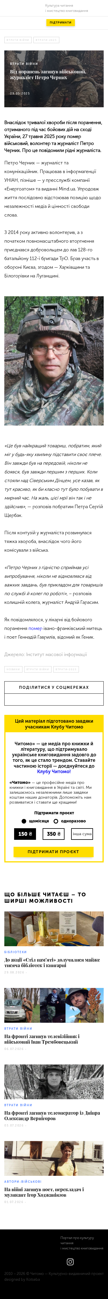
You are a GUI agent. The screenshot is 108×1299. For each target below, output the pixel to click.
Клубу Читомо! (54, 771)
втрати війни (18, 40)
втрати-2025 (46, 40)
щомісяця (39, 821)
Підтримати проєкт (53, 851)
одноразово (73, 821)
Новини (13, 669)
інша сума (82, 833)
